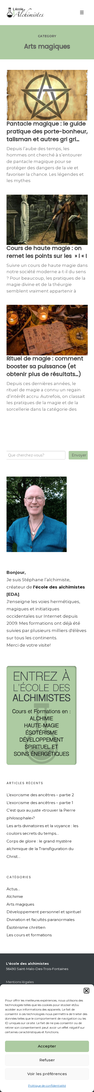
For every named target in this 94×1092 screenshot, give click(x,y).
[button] (86, 990)
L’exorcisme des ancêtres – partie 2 (40, 794)
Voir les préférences (47, 1073)
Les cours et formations (29, 935)
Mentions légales (20, 982)
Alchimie (15, 896)
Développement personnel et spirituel (44, 911)
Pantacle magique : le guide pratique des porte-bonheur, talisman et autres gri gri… (47, 131)
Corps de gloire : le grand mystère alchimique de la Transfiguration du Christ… (40, 849)
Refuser (47, 1060)
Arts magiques (20, 904)
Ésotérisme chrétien (26, 927)
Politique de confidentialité (47, 1085)
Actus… (13, 889)
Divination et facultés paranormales (40, 919)
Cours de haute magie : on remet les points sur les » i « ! (47, 252)
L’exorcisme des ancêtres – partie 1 (40, 802)
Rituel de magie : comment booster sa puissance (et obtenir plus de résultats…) (45, 366)
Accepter (47, 1046)
